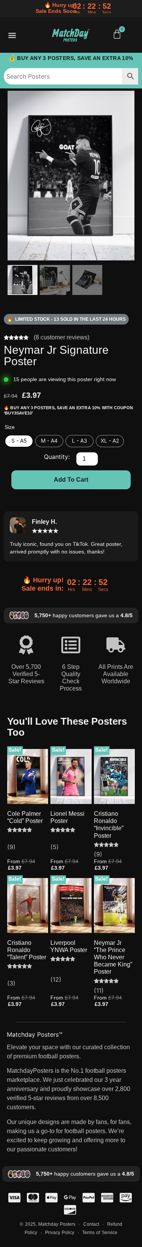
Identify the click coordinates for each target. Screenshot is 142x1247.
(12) (55, 979)
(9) (11, 847)
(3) (11, 983)
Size (10, 427)
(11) (99, 990)
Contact (92, 1224)
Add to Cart (71, 479)
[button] (12, 35)
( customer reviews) (61, 337)
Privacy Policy (59, 1232)
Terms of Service (99, 1232)
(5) (54, 847)
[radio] (19, 441)
